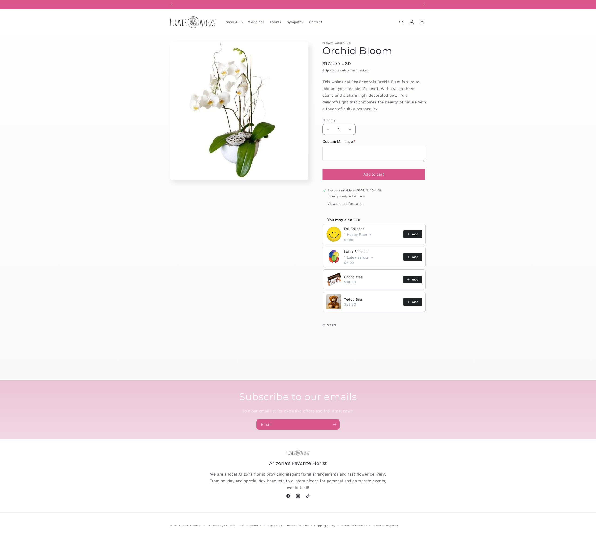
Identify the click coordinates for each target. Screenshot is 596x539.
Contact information (353, 525)
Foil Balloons (354, 229)
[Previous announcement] (171, 4)
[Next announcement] (424, 4)
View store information (346, 204)
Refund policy (249, 525)
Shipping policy (324, 525)
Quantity (328, 120)
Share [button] (332, 325)
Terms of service (298, 525)
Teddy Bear (353, 299)
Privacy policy (272, 525)
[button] (234, 22)
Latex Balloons (356, 251)
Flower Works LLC (194, 525)
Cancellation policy (385, 525)
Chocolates (353, 277)
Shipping (328, 70)
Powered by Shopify (221, 525)
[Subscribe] (334, 424)
